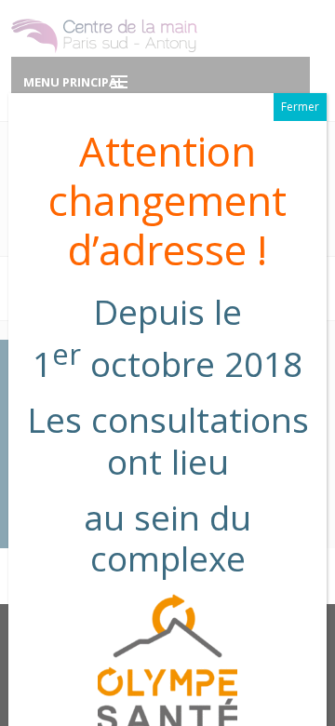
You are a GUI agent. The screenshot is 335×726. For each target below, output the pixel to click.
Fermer (300, 106)
